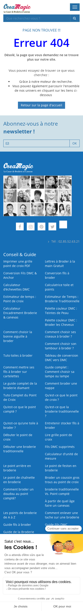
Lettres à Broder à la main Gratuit (60, 263)
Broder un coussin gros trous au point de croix (62, 479)
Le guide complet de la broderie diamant (20, 385)
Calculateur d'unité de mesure (61, 456)
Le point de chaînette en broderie (19, 479)
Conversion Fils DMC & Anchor (20, 275)
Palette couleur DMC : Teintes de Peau (61, 310)
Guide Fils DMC (56, 524)
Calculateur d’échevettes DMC (16, 287)
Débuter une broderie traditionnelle (19, 449)
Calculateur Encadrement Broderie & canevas (20, 312)
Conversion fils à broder (57, 275)
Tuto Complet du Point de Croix (20, 397)
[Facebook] (20, 227)
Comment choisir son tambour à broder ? (60, 346)
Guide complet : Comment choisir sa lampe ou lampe (59, 371)
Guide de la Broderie (18, 532)
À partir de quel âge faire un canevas (60, 503)
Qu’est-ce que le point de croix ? (61, 397)
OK (74, 143)
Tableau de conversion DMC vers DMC (61, 357)
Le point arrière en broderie (17, 468)
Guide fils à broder (17, 524)
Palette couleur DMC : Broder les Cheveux (61, 322)
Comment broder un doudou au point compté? (18, 493)
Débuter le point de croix (17, 437)
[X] (52, 227)
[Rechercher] (75, 18)
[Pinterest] (41, 227)
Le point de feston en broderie (60, 468)
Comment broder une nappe (61, 385)
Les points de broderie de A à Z (20, 515)
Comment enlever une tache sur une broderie (62, 515)
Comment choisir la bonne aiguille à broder (17, 336)
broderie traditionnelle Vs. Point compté (62, 491)
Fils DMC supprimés (60, 447)
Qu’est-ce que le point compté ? (19, 409)
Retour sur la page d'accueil (41, 105)
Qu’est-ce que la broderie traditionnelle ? (62, 411)
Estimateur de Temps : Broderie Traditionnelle (62, 299)
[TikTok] (63, 227)
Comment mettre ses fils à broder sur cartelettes (18, 371)
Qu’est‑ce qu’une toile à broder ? (20, 425)
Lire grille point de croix (58, 437)
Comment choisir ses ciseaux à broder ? (60, 334)
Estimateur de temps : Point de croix (19, 299)
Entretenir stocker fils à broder (62, 425)
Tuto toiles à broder (18, 355)
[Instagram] (31, 227)
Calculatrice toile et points (59, 287)
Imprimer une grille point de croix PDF (17, 263)
